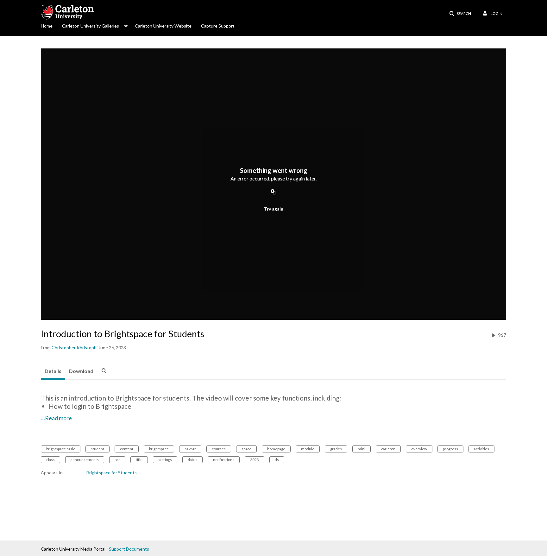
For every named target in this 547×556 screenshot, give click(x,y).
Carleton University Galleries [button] (90, 25)
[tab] (53, 371)
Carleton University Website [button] (163, 25)
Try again (273, 209)
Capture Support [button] (218, 25)
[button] (460, 13)
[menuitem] (51, 25)
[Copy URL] (273, 192)
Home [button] (47, 25)
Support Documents (129, 549)
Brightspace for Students (111, 472)
